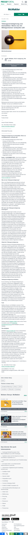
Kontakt (3, 525)
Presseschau (5, 508)
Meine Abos (24, 4)
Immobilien (4, 389)
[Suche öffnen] (22, 2)
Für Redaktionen (18, 524)
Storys (2, 4)
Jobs (15, 527)
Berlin (3, 380)
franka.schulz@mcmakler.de (8, 126)
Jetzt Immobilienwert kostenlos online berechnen (14, 65)
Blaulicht (9, 4)
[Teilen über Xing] (16, 534)
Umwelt (4, 498)
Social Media (17, 530)
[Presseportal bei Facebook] (9, 522)
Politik (3, 505)
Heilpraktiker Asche (6, 478)
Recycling (4, 496)
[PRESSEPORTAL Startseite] (7, 2)
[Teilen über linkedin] (21, 534)
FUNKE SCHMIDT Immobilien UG (10, 485)
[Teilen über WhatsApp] (11, 534)
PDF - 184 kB (15, 59)
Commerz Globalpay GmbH (8, 483)
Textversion (16, 528)
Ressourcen (5, 501)
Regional (16, 4)
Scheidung (17, 389)
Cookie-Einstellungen (7, 530)
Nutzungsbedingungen (19, 525)
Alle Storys (6, 14)
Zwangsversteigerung (7, 386)
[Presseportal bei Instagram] (12, 521)
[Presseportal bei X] (10, 522)
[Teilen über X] (7, 534)
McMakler (4, 21)
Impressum (4, 524)
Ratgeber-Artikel (13, 321)
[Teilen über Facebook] (2, 534)
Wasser (4, 503)
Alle (25, 395)
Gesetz (15, 386)
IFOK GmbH (5, 473)
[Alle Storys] (14, 11)
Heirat (20, 386)
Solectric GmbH (6, 476)
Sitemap (4, 531)
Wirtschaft (11, 389)
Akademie (4, 527)
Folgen (19, 14)
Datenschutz (5, 528)
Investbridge (5, 480)
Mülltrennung (5, 494)
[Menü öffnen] (26, 2)
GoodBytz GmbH (6, 471)
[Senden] (25, 534)
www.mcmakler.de (6, 177)
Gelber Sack (5, 491)
